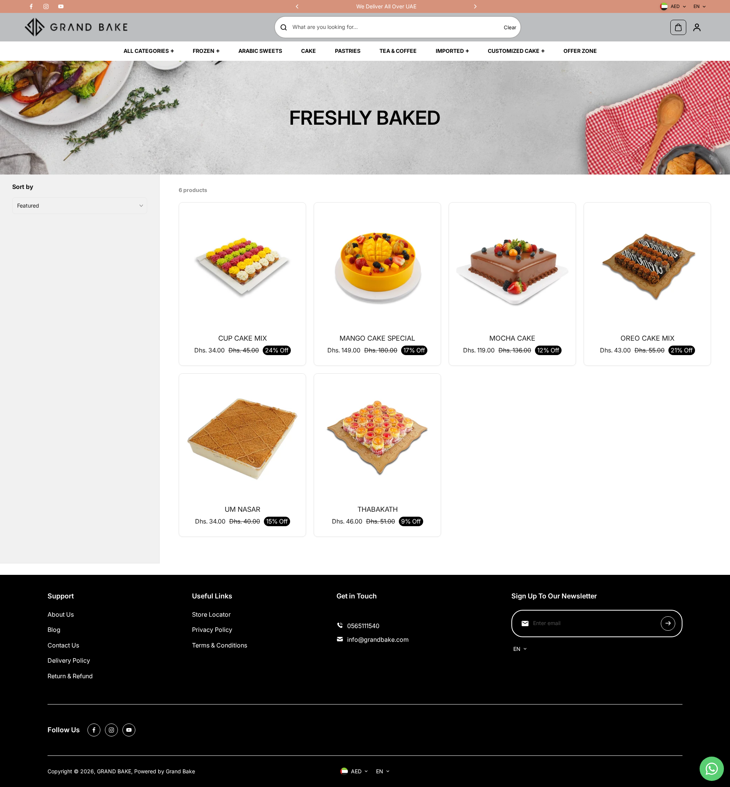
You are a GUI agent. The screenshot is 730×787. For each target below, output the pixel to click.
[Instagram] (46, 6)
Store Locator (211, 614)
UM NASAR (242, 509)
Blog (54, 629)
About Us (61, 614)
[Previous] (297, 6)
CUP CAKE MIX (242, 338)
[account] (697, 27)
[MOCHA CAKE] (512, 266)
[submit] (668, 623)
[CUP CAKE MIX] (242, 266)
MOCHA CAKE (512, 338)
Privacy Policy (212, 629)
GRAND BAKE (114, 771)
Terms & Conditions (219, 645)
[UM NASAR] (242, 437)
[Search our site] (284, 27)
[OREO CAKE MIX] (647, 266)
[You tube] (60, 6)
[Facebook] (31, 6)
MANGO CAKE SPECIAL (377, 338)
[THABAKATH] (377, 437)
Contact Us (63, 645)
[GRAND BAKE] (76, 27)
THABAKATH (377, 509)
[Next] (475, 6)
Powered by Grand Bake (164, 771)
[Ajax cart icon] (678, 27)
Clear (510, 27)
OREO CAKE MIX (647, 338)
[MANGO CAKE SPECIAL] (377, 266)
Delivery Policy (69, 660)
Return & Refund (70, 676)
